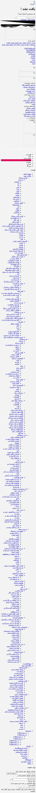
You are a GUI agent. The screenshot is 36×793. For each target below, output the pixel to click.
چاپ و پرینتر (15, 594)
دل (18, 185)
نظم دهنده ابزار (14, 502)
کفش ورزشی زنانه (17, 420)
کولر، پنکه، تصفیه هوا (12, 270)
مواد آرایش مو (14, 470)
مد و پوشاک (23, 339)
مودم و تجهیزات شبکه (16, 228)
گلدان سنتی (15, 658)
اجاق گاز (16, 266)
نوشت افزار (15, 606)
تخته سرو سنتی (14, 648)
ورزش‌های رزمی (13, 577)
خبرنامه (32, 118)
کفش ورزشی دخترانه (16, 414)
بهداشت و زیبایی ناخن (16, 677)
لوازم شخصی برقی (16, 437)
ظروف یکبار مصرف (12, 299)
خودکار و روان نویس (12, 602)
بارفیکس (16, 560)
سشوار (16, 443)
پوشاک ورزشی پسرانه (16, 423)
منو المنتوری (27, 663)
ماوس (21, 245)
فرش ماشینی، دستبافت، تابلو (13, 337)
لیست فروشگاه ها (21, 748)
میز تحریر (16, 598)
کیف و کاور (15, 222)
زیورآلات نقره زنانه (17, 410)
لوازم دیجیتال (22, 178)
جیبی (21, 727)
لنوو (18, 191)
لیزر (17, 460)
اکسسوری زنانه (18, 385)
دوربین (21, 237)
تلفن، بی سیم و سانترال (11, 281)
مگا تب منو (27, 176)
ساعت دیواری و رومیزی (11, 335)
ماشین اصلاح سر (13, 441)
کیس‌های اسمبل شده (16, 251)
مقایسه (24, 758)
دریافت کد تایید (11, 773)
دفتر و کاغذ (15, 604)
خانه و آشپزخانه (22, 254)
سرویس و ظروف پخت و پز (10, 293)
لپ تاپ (20, 180)
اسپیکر (21, 233)
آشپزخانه (20, 291)
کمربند (17, 362)
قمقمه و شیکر (18, 583)
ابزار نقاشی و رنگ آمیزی (11, 600)
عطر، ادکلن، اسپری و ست (18, 721)
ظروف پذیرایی (14, 306)
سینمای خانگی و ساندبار (11, 287)
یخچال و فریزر (14, 258)
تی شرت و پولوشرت (12, 374)
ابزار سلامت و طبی (20, 708)
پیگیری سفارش (26, 761)
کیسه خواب (15, 535)
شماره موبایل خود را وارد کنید (25, 771)
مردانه (21, 341)
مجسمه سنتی (14, 656)
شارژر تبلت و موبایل (16, 231)
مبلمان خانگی (14, 324)
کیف (17, 360)
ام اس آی (16, 199)
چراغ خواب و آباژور (12, 654)
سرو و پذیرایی (18, 302)
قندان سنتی (15, 635)
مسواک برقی (14, 458)
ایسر (17, 187)
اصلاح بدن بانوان (13, 446)
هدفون (21, 235)
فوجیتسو (16, 197)
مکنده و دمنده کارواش (11, 521)
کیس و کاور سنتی (13, 660)
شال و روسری (14, 387)
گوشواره (16, 397)
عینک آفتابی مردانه (17, 429)
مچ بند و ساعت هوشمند (15, 710)
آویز (18, 406)
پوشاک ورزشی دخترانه (15, 418)
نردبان (17, 506)
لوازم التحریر (19, 590)
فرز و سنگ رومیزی (12, 527)
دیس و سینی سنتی (13, 650)
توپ (17, 571)
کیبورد (21, 243)
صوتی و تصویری (17, 283)
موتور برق (16, 525)
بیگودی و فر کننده (13, 452)
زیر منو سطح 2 (22, 733)
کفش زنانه (19, 379)
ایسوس (16, 182)
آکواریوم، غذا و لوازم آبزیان (10, 320)
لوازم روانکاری (14, 494)
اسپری (21, 729)
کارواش (16, 523)
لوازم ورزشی (18, 581)
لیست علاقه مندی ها (20, 750)
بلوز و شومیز (15, 372)
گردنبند (17, 398)
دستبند (17, 395)
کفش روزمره (14, 356)
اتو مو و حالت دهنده (12, 454)
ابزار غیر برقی (18, 491)
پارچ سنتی (15, 638)
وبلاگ (29, 763)
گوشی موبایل (18, 203)
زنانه (21, 366)
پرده (17, 327)
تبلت (21, 239)
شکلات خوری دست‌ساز (11, 631)
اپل (18, 183)
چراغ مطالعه (15, 612)
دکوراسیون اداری (13, 331)
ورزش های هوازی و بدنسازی (13, 548)
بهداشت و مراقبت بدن (11, 485)
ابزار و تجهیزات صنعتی (19, 489)
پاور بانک (16, 220)
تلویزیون (16, 285)
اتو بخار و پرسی (14, 276)
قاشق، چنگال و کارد (12, 310)
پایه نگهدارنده (15, 218)
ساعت (17, 364)
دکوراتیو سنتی (18, 652)
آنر (18, 214)
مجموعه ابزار (14, 504)
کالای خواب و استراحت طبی (13, 711)
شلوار (17, 349)
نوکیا (17, 208)
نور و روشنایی (18, 312)
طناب (17, 562)
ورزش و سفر (22, 529)
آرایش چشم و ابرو (13, 464)
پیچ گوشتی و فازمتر (12, 500)
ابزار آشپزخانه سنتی (16, 644)
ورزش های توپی (17, 567)
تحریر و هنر (23, 589)
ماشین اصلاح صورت (12, 439)
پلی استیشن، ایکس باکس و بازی (12, 226)
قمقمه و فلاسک (14, 539)
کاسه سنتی (15, 642)
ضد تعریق (16, 487)
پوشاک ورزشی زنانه (16, 425)
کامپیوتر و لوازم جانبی (20, 241)
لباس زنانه (19, 368)
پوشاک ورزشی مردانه (16, 427)
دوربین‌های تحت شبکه (16, 224)
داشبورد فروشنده (21, 752)
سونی (17, 195)
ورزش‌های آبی (14, 579)
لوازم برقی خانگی (17, 256)
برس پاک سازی (14, 456)
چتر (22, 587)
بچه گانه (20, 433)
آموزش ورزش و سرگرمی (10, 623)
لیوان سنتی (15, 637)
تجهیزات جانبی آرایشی (12, 475)
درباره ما (24, 756)
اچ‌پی (17, 189)
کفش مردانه (19, 352)
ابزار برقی (19, 510)
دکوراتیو (20, 322)
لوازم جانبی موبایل (17, 216)
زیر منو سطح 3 (18, 736)
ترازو (21, 719)
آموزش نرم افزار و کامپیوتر (10, 619)
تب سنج (20, 715)
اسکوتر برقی (19, 575)
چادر (17, 537)
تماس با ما (23, 754)
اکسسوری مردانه (17, 358)
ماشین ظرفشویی (13, 262)
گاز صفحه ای (14, 264)
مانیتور (21, 247)
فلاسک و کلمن (14, 301)
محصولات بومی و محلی (19, 627)
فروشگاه (28, 759)
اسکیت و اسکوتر (17, 573)
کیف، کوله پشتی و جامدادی (10, 614)
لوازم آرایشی (19, 462)
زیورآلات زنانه (18, 393)
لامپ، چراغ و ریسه (12, 314)
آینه (18, 329)
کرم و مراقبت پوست (12, 479)
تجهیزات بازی (18, 253)
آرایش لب (16, 466)
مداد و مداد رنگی (13, 592)
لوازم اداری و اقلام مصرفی (10, 615)
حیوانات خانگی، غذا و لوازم (14, 318)
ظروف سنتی (18, 629)
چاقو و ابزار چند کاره (12, 541)
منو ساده (28, 731)
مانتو (17, 370)
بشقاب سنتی (15, 640)
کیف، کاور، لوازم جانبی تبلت (13, 230)
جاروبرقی (16, 278)
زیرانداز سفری (14, 533)
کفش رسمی (15, 354)
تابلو (18, 326)
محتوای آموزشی (17, 617)
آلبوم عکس (15, 596)
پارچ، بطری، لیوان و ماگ (11, 308)
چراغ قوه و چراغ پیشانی (11, 542)
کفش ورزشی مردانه (16, 422)
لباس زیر (16, 350)
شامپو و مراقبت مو (12, 481)
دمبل (17, 564)
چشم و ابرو (19, 690)
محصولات (23, 19)
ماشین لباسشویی (13, 260)
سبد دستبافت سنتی (12, 646)
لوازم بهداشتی (18, 477)
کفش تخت (15, 383)
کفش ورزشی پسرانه (16, 416)
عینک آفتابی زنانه (17, 431)
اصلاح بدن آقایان (13, 445)
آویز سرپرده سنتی (13, 662)
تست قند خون (18, 713)
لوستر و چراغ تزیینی (12, 316)
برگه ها (28, 746)
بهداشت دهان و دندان (12, 483)
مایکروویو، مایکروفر (12, 268)
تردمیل (17, 558)
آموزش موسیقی (13, 625)
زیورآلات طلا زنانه (17, 400)
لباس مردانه (19, 343)
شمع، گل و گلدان (13, 333)
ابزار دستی (15, 508)
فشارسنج (20, 717)
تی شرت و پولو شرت (12, 345)
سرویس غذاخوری (13, 304)
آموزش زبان (15, 621)
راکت (17, 569)
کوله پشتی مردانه (17, 412)
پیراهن (17, 347)
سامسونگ (15, 205)
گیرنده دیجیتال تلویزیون (11, 289)
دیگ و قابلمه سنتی (13, 633)
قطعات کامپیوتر (18, 249)
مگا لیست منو (26, 665)
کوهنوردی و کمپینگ (16, 531)
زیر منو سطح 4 (14, 740)
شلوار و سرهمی (14, 375)
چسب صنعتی (14, 493)
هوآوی (17, 193)
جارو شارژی (15, 279)
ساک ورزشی (19, 585)
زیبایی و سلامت (22, 435)
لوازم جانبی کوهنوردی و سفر (13, 566)
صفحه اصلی (31, 19)
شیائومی (16, 201)
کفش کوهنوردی (14, 546)
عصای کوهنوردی (13, 544)
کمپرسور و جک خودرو (12, 519)
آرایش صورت (14, 468)
